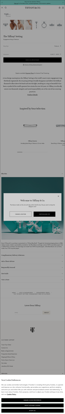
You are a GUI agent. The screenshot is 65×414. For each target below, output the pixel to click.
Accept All (32, 410)
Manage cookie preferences (32, 400)
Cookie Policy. (11, 394)
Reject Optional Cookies (32, 405)
